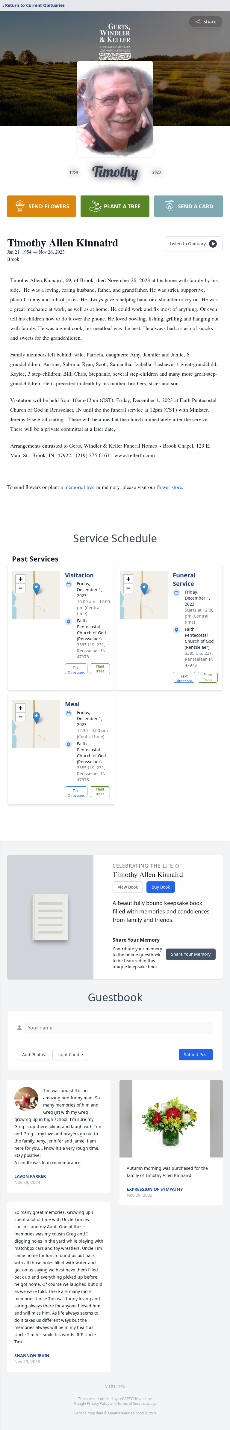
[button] (36, 589)
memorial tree (79, 486)
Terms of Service (131, 1403)
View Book (128, 887)
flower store (169, 486)
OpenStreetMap (121, 1413)
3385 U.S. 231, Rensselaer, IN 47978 (91, 651)
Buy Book (161, 887)
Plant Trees (100, 669)
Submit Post (196, 1054)
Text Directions (76, 669)
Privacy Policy (98, 1403)
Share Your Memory (191, 954)
